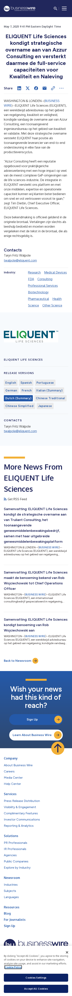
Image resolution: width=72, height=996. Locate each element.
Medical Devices (55, 272)
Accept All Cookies (36, 988)
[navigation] (64, 8)
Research (34, 272)
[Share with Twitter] (28, 88)
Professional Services (43, 286)
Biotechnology (38, 292)
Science (33, 305)
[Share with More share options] (61, 88)
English (10, 382)
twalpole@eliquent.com (20, 260)
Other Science (52, 305)
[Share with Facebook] (36, 88)
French (27, 390)
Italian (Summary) (49, 390)
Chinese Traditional (50, 398)
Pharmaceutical (38, 299)
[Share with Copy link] (53, 88)
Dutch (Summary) (18, 398)
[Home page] (19, 8)
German (11, 390)
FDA (31, 279)
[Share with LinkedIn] (19, 88)
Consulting (44, 279)
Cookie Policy (13, 967)
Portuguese (45, 382)
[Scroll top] (57, 748)
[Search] (55, 8)
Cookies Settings (36, 977)
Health (57, 299)
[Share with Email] (44, 88)
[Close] (67, 952)
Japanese (45, 406)
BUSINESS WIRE (49, 547)
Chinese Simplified (19, 406)
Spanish (26, 382)
